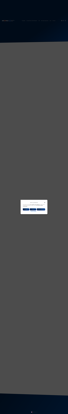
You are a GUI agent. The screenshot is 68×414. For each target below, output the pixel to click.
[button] (44, 202)
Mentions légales (33, 211)
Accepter (26, 209)
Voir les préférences (41, 209)
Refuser (33, 209)
